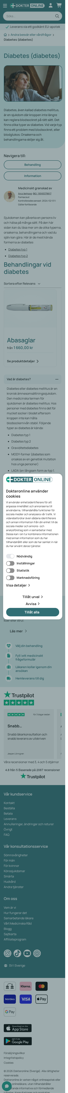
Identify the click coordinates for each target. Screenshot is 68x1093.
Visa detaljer (16, 585)
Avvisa (31, 603)
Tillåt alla (32, 612)
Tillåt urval (30, 596)
